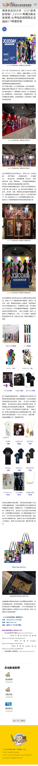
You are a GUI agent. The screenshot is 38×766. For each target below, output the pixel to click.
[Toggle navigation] (35, 4)
